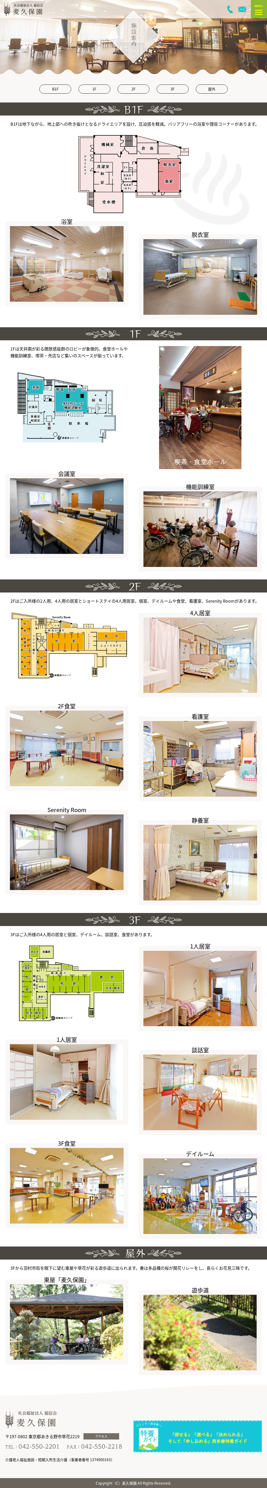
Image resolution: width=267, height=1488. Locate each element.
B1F (55, 89)
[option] (133, 37)
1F (94, 89)
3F (173, 89)
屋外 (211, 89)
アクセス (101, 1436)
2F (133, 89)
